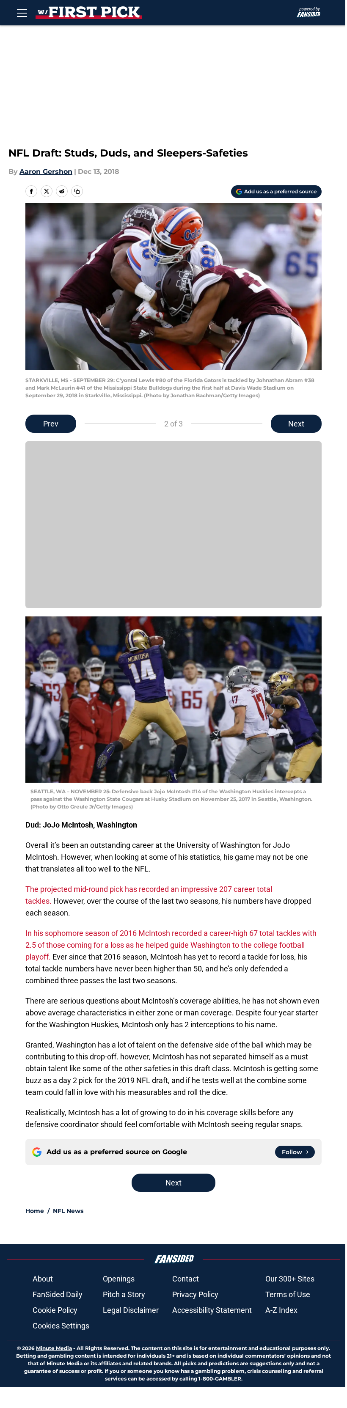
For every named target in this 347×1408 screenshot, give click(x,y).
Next (296, 423)
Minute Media (54, 1348)
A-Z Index (281, 1310)
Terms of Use (287, 1294)
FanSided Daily (58, 1294)
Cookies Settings (61, 1325)
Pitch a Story (124, 1294)
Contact (185, 1278)
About (43, 1278)
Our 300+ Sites (289, 1278)
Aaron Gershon (45, 172)
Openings (119, 1278)
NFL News (68, 1211)
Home (34, 1211)
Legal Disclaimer (131, 1310)
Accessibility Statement (212, 1310)
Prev (50, 423)
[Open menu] (22, 13)
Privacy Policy (195, 1294)
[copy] (77, 191)
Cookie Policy (55, 1310)
